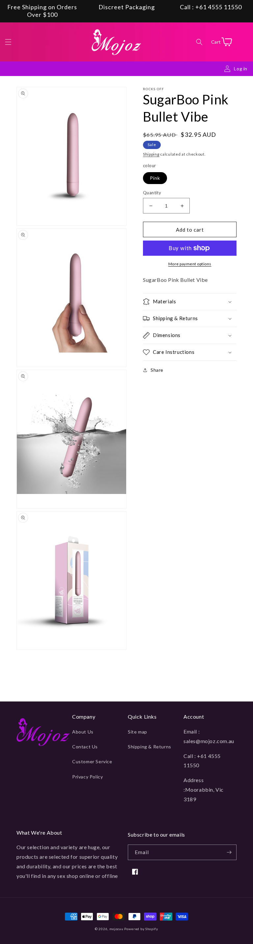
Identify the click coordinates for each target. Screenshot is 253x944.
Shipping (151, 154)
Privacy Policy (87, 776)
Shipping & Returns (149, 746)
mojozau (116, 929)
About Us (83, 732)
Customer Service (92, 761)
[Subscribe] (229, 852)
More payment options (189, 263)
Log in (240, 68)
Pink (155, 178)
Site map (137, 732)
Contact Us (85, 746)
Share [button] (157, 370)
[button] (8, 42)
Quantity (152, 192)
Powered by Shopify (141, 929)
